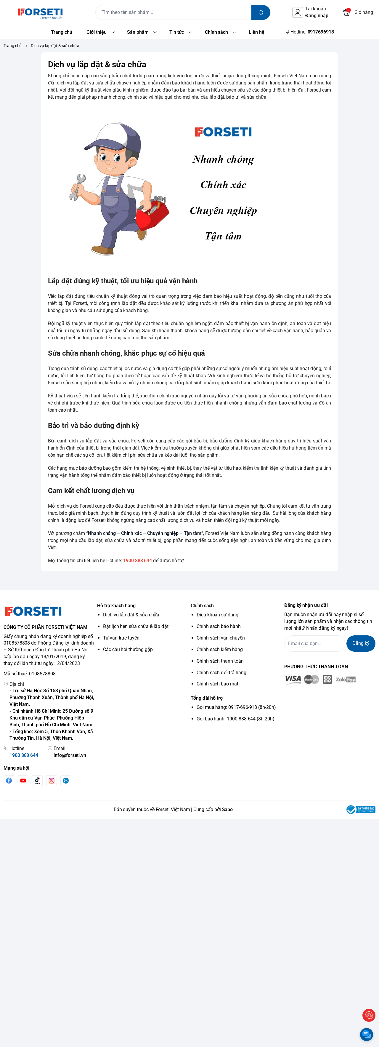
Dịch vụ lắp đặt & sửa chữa (131, 615)
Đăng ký (361, 643)
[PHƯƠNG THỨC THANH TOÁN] (329, 680)
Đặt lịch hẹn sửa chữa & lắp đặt (135, 626)
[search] (260, 12)
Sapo (227, 809)
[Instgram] (51, 781)
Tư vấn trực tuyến (121, 638)
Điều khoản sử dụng (217, 615)
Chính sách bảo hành (219, 626)
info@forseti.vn (70, 755)
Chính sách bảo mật (217, 684)
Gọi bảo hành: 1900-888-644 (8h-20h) (235, 719)
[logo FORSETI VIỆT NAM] (49, 611)
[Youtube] (23, 781)
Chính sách (202, 605)
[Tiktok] (37, 780)
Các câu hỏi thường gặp (128, 649)
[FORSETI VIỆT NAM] (33, 12)
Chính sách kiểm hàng (220, 649)
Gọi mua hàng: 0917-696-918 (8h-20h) (236, 707)
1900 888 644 (23, 755)
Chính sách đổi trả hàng (221, 672)
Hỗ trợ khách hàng (116, 605)
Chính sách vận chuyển (221, 638)
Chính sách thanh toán (220, 661)
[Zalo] (66, 781)
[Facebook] (9, 780)
